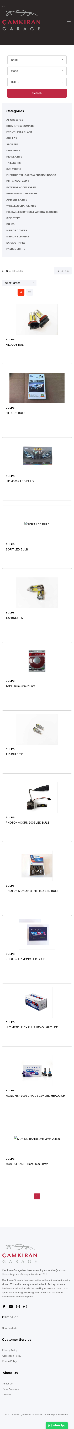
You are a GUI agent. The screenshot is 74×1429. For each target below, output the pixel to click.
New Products (9, 1328)
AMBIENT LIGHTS (16, 199)
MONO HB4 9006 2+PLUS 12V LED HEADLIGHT (36, 1095)
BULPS (10, 224)
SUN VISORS (13, 169)
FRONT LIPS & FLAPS (19, 132)
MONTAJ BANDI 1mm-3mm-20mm (27, 1164)
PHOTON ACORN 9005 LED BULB (27, 822)
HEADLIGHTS (14, 156)
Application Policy (11, 1355)
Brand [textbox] (14, 59)
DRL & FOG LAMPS (17, 181)
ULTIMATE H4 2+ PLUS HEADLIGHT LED (32, 1027)
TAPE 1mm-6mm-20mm (20, 686)
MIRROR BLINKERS (17, 236)
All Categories (14, 119)
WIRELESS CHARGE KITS (21, 205)
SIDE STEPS (13, 218)
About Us (8, 1383)
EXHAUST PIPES (15, 242)
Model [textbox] (15, 70)
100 (67, 271)
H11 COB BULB (15, 413)
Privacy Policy (9, 1350)
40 (57, 271)
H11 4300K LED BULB (20, 481)
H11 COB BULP (15, 344)
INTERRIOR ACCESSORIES (21, 193)
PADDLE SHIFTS (15, 248)
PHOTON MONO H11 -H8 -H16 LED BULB (32, 890)
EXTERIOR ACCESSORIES (21, 187)
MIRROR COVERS (16, 230)
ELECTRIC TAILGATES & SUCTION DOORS (31, 175)
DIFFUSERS (13, 150)
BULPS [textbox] (15, 82)
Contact (7, 1394)
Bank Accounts (11, 1389)
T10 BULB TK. (15, 754)
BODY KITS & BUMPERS (20, 126)
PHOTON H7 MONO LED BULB (25, 959)
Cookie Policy (9, 1361)
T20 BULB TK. (15, 617)
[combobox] (37, 59)
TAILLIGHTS (13, 162)
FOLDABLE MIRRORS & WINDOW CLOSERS (31, 212)
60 (62, 271)
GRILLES (11, 138)
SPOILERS (12, 144)
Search (37, 93)
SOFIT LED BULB (17, 549)
